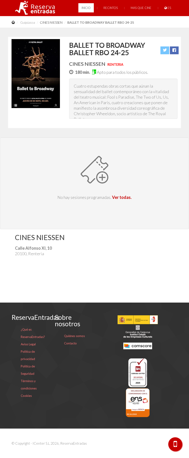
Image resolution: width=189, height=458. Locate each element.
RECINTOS (110, 8)
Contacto (70, 343)
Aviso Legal (28, 344)
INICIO (86, 8)
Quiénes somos (74, 336)
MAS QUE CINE (141, 8)
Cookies (26, 396)
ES (169, 8)
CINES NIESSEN (51, 22)
